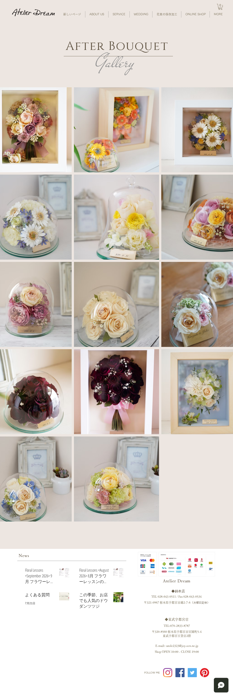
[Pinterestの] (204, 672)
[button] (220, 7)
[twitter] (192, 672)
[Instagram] (167, 672)
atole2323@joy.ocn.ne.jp (182, 645)
